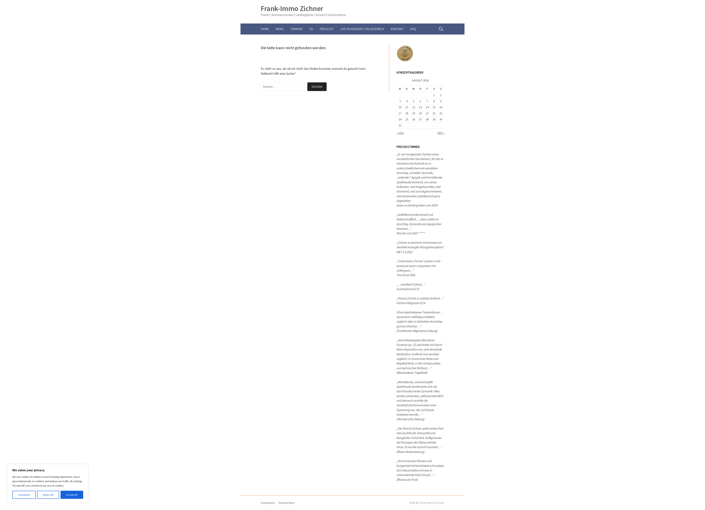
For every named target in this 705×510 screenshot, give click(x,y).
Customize (24, 494)
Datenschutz (287, 502)
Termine (296, 29)
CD (311, 29)
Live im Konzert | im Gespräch (362, 29)
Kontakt (397, 29)
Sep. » (441, 133)
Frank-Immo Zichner (292, 8)
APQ (413, 29)
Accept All (71, 494)
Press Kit (327, 29)
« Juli (400, 133)
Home (265, 29)
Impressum (268, 502)
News (280, 29)
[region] (47, 483)
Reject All (48, 494)
